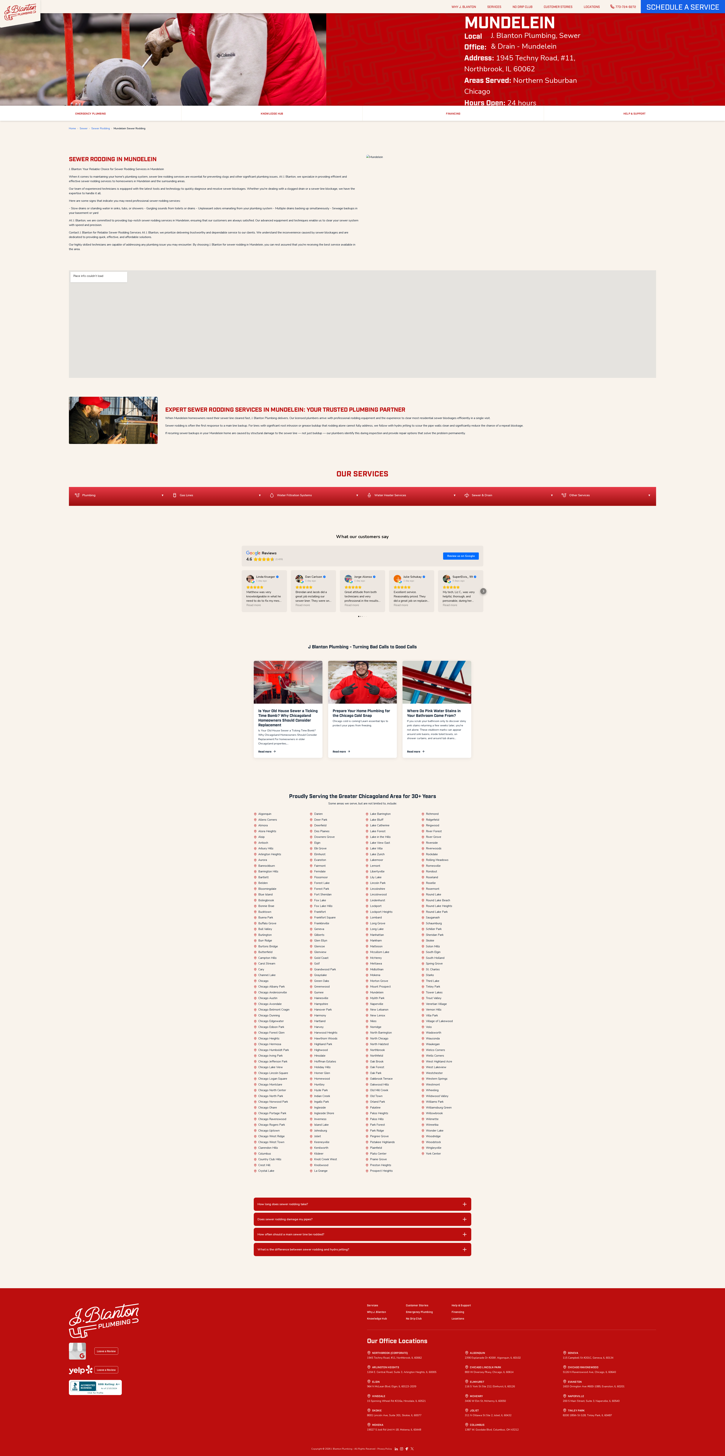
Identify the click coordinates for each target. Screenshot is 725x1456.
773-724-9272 (625, 6)
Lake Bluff (376, 820)
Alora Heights (267, 831)
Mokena (375, 975)
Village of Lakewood (439, 1021)
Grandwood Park (325, 969)
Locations (458, 1318)
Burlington (265, 935)
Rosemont (432, 889)
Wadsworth (433, 1033)
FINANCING (453, 113)
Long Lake (377, 929)
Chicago (263, 981)
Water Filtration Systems (294, 495)
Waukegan (433, 1044)
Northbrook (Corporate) (390, 1352)
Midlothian (376, 969)
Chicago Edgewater (271, 1021)
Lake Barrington (380, 814)
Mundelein (376, 992)
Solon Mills (433, 946)
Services (372, 1305)
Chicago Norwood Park (273, 1102)
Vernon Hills (433, 1009)
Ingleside (320, 1107)
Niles (373, 1021)
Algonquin (264, 814)
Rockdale (432, 854)
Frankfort (320, 912)
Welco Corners (435, 1050)
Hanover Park (323, 1009)
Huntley (319, 1084)
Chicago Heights (268, 1038)
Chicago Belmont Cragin (273, 1009)
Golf (317, 963)
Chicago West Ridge (271, 1136)
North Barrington (381, 1033)
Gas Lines (186, 495)
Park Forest (377, 1125)
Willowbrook (434, 1113)
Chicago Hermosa (269, 1044)
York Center (433, 1154)
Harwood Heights (325, 1033)
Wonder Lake (434, 1130)
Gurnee (319, 992)
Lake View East (380, 843)
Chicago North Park (270, 1096)
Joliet (317, 1136)
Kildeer (318, 1154)
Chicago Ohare (267, 1107)
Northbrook (377, 1050)
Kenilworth (321, 1148)
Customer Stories (417, 1305)
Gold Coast (321, 958)
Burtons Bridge (268, 946)
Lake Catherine (379, 825)
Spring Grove (434, 963)
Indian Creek (322, 1096)
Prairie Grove (378, 1159)
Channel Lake (267, 975)
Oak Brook (376, 1061)
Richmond (432, 814)
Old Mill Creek (379, 1090)
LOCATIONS (592, 6)
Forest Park (321, 889)
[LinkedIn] (396, 1448)
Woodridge (433, 1136)
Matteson (376, 946)
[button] (683, 6)
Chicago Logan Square (272, 1079)
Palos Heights (379, 1113)
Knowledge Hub (377, 1318)
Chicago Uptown (269, 1130)
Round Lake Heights (439, 906)
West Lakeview (436, 1067)
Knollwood (321, 1165)
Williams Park (434, 1102)
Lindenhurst (377, 900)
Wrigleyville (433, 1148)
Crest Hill (264, 1165)
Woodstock (433, 1142)
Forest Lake (322, 883)
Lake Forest (378, 831)
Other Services (579, 495)
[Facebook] (406, 1448)
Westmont (433, 1084)
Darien (318, 814)
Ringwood (432, 825)
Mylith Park (377, 998)
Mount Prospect (380, 986)
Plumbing (89, 495)
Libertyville (377, 871)
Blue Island (265, 894)
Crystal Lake (266, 1171)
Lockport (376, 906)
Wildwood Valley (437, 1096)
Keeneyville (321, 1142)
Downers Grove (324, 837)
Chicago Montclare (270, 1084)
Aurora (262, 860)
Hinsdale (319, 1056)
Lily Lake (376, 877)
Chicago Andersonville (272, 992)
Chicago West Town (271, 1142)
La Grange (321, 1171)
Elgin (317, 843)
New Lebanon (379, 1009)
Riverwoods (433, 848)
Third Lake (432, 981)
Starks (430, 975)
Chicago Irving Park (270, 1056)
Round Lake (433, 894)
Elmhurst (319, 854)
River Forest (434, 831)
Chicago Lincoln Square (273, 1073)
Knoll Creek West (325, 1159)
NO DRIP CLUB (522, 6)
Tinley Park (433, 986)
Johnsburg (320, 1130)
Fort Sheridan (323, 894)
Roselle (431, 883)
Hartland (319, 1021)
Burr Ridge (265, 940)
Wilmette (432, 1119)
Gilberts (319, 935)
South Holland (435, 958)
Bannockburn (266, 866)
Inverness (320, 1119)
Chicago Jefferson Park (272, 1061)
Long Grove (377, 923)
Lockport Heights (381, 912)
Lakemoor (376, 860)
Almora (263, 825)
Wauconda (433, 1038)
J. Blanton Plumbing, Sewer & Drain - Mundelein (535, 41)
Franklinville (321, 923)
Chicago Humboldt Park (273, 1050)
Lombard (376, 917)
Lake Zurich (377, 854)
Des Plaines (321, 831)
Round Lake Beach (438, 900)
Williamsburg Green (439, 1107)
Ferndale (320, 871)
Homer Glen (322, 1073)
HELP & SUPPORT (634, 113)
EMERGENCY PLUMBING (90, 113)
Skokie (430, 940)
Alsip (261, 837)
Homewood (322, 1079)
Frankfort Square (325, 917)
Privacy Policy (384, 1448)
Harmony (320, 1015)
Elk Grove (320, 848)
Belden (263, 883)
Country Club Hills (269, 1159)
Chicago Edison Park (271, 1027)
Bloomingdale (267, 889)
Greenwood (322, 986)
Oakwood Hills (379, 1084)
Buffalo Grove (267, 923)
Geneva (319, 929)
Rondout (431, 871)
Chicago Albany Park (271, 986)
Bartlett (263, 877)
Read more (264, 751)
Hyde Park (321, 1090)
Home (72, 128)
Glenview (320, 952)
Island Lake (321, 1125)
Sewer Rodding (100, 128)
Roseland (432, 877)
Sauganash (433, 917)
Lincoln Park (378, 883)
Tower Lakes (434, 992)
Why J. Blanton (376, 1311)
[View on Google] (250, 578)
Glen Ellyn (320, 940)
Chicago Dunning (269, 1015)
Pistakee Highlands (382, 1142)
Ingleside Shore (324, 1113)
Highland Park (323, 1044)
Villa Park (432, 1015)
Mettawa (376, 963)
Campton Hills (267, 958)
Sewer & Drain (482, 495)
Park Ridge (377, 1130)
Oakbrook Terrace (381, 1079)
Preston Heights (380, 1165)
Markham (376, 940)
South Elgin (433, 952)
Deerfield (320, 825)
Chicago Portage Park (272, 1113)
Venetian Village (436, 1004)
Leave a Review (106, 1351)
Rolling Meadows (437, 860)
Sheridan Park (434, 935)
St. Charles (433, 969)
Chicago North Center (272, 1090)
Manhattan (377, 935)
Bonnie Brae (266, 906)
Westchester (434, 1073)
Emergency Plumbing (419, 1311)
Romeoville (433, 866)
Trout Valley (433, 998)
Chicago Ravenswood (272, 1119)
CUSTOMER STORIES (558, 6)
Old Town (376, 1096)
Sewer (84, 128)
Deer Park (320, 820)
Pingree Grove (379, 1136)
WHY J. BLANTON (464, 6)
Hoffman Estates (325, 1061)
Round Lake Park (437, 912)
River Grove (433, 837)
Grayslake (320, 975)
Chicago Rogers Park (271, 1125)
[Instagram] (401, 1448)
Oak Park (375, 1073)
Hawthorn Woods (325, 1038)
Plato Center (378, 1154)
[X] (412, 1448)
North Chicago (379, 1038)
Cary (261, 969)
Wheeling (432, 1090)
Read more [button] (253, 605)
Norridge (375, 1027)
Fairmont (320, 866)
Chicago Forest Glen (271, 1033)
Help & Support (461, 1305)
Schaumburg (434, 923)
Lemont (375, 866)
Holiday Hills (322, 1067)
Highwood (321, 1050)
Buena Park (265, 917)
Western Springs (436, 1079)
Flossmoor (321, 877)
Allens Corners (267, 820)
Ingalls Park (321, 1102)
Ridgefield (432, 820)
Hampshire (321, 1004)
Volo (429, 1027)
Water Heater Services (390, 495)
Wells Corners (435, 1056)
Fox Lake (320, 900)
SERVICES (494, 6)
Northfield (376, 1056)
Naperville (376, 1004)
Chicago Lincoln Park (485, 1367)
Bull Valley (265, 929)
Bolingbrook (266, 900)
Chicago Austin (267, 998)
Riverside (432, 843)
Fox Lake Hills (323, 906)
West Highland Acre (439, 1061)
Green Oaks (321, 981)
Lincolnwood (378, 894)
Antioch (263, 843)
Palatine (375, 1107)
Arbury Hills (265, 848)
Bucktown (264, 912)
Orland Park (377, 1102)
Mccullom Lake (379, 952)
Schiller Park (434, 929)
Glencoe (319, 946)
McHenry (376, 958)
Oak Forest (377, 1067)
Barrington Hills (268, 871)
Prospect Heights (381, 1171)
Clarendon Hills (268, 1148)
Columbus (264, 1154)
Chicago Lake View (270, 1067)
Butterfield (265, 952)
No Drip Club (414, 1318)
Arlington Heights (269, 854)
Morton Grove (379, 981)
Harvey (319, 1027)
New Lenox (377, 1015)
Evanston (320, 860)
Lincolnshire (377, 889)
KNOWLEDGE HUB (272, 113)
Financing (458, 1311)
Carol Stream (266, 963)
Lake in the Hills (380, 837)
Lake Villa (376, 848)
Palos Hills (377, 1119)
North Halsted (379, 1044)
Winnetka (432, 1125)
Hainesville (321, 998)
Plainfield (376, 1148)
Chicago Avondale (270, 1004)
